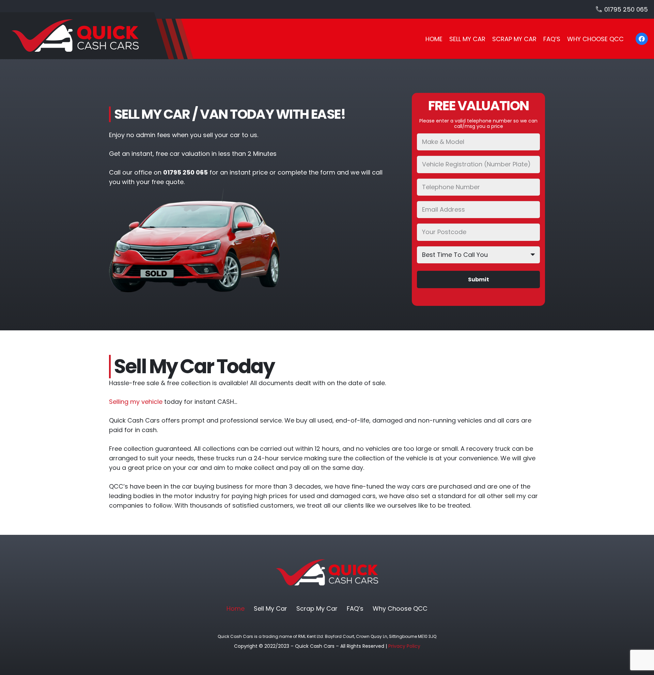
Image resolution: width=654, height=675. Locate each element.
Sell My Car (270, 608)
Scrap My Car (317, 608)
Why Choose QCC (400, 608)
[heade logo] (96, 35)
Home (236, 608)
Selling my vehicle (135, 401)
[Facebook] (642, 39)
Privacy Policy (404, 646)
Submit (478, 279)
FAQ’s (355, 608)
